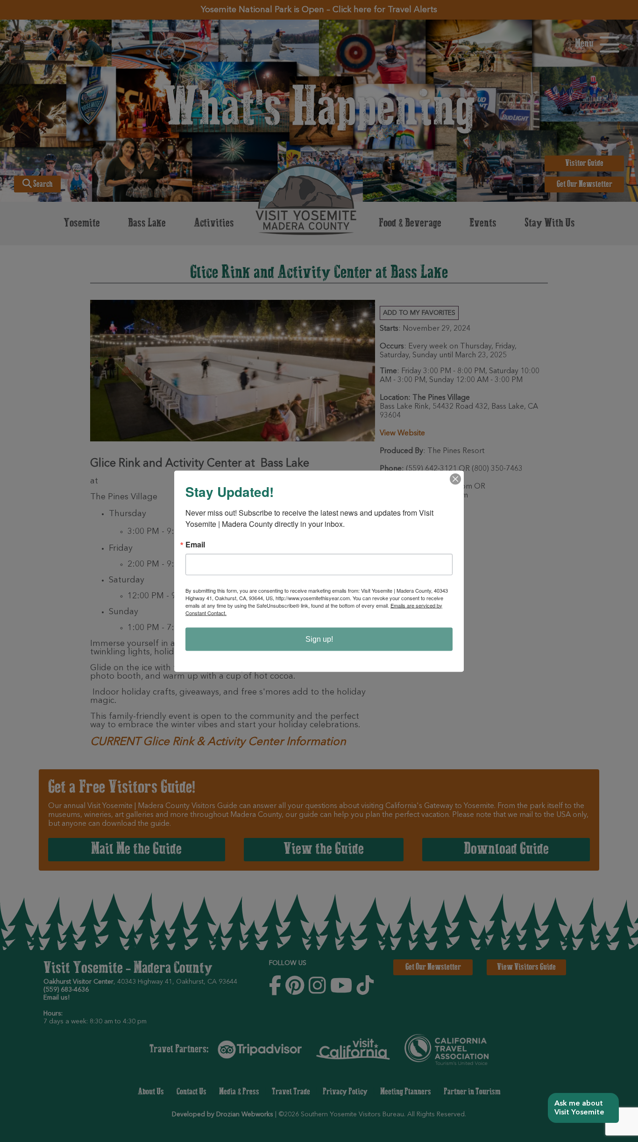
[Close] (455, 478)
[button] (583, 1108)
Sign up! (319, 639)
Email (195, 544)
